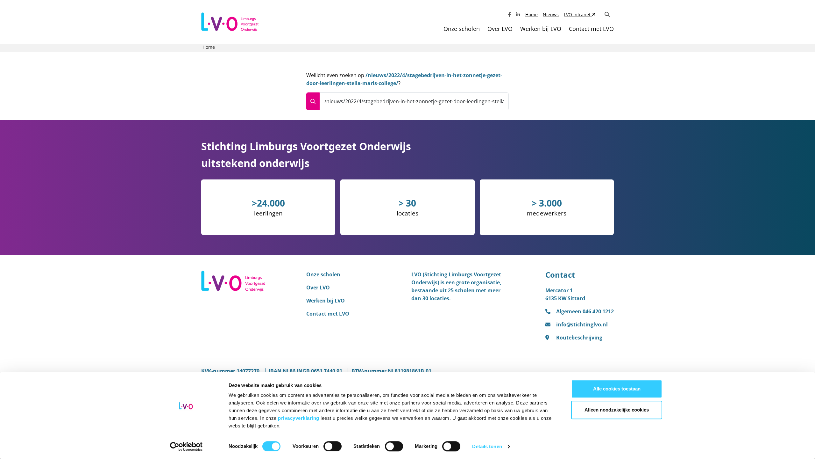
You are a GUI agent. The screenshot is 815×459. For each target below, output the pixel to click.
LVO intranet (578, 14)
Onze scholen (461, 29)
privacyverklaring (299, 418)
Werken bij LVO (540, 29)
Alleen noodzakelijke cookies (617, 409)
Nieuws (551, 14)
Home (531, 14)
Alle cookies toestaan (617, 388)
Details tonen (487, 446)
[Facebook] (509, 14)
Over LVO (500, 29)
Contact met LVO (591, 29)
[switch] (332, 446)
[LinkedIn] (518, 14)
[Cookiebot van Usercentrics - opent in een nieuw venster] (186, 446)
